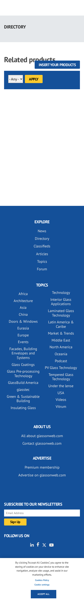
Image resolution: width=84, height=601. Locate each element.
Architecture (23, 300)
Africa (23, 293)
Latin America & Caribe (61, 324)
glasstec (23, 389)
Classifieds (42, 246)
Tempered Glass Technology (61, 376)
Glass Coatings (23, 364)
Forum (42, 269)
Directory (42, 238)
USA (60, 392)
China (23, 314)
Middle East (61, 340)
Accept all (44, 594)
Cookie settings (42, 584)
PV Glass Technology (61, 367)
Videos (61, 399)
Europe (23, 335)
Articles (42, 253)
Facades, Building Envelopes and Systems (23, 353)
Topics (42, 261)
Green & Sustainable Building (23, 398)
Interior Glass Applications (60, 301)
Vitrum (61, 406)
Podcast (61, 361)
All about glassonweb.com (42, 435)
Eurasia (23, 328)
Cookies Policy (42, 580)
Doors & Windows (23, 321)
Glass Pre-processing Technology (23, 373)
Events (23, 341)
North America (61, 347)
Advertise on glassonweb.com (42, 475)
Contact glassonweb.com (42, 443)
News (42, 231)
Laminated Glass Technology (61, 313)
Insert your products (57, 64)
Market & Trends (61, 333)
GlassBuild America (23, 382)
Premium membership (42, 467)
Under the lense (60, 385)
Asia (23, 307)
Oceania (61, 354)
